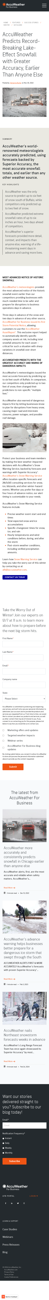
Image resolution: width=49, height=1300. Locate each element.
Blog (5, 1252)
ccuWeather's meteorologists (19, 287)
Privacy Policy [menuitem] (9, 1272)
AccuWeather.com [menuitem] (10, 1270)
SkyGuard (18, 25)
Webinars (8, 1237)
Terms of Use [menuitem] (8, 1275)
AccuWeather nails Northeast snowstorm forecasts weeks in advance (24, 1035)
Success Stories (31, 23)
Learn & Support (10, 1221)
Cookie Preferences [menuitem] (11, 1277)
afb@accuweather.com (15, 569)
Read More (8, 888)
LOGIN (33, 1196)
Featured (16, 23)
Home (6, 23)
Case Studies (10, 1229)
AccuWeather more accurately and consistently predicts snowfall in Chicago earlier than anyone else (24, 857)
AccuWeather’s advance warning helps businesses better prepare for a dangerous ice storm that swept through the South (23, 948)
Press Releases (11, 1244)
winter (7, 25)
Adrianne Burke (15, 83)
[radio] (24, 1138)
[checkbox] (24, 1145)
